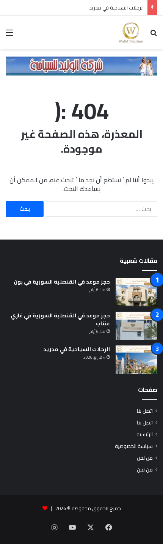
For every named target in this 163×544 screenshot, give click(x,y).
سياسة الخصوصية (134, 446)
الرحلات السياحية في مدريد (116, 7)
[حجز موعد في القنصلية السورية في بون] (136, 292)
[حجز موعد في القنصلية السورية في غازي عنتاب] (136, 326)
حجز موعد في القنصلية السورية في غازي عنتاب (60, 319)
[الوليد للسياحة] (131, 32)
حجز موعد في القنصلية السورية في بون (62, 282)
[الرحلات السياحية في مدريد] (136, 359)
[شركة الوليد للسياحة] (81, 65)
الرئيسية (144, 434)
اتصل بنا (145, 411)
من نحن (145, 458)
